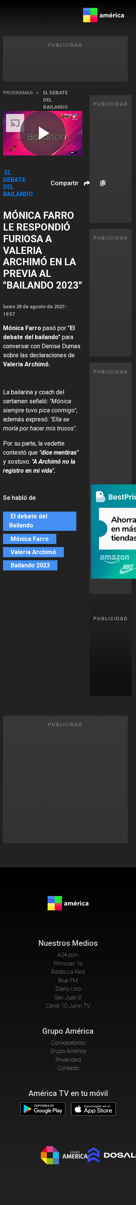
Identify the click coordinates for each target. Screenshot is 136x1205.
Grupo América (68, 1051)
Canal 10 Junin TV (68, 1005)
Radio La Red (68, 971)
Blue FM (68, 980)
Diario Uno (68, 988)
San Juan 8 (68, 997)
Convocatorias (68, 1042)
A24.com (68, 954)
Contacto (68, 1068)
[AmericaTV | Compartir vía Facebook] (85, 196)
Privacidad (68, 1059)
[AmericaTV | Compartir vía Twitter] (86, 205)
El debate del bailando (55, 100)
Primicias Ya (68, 963)
